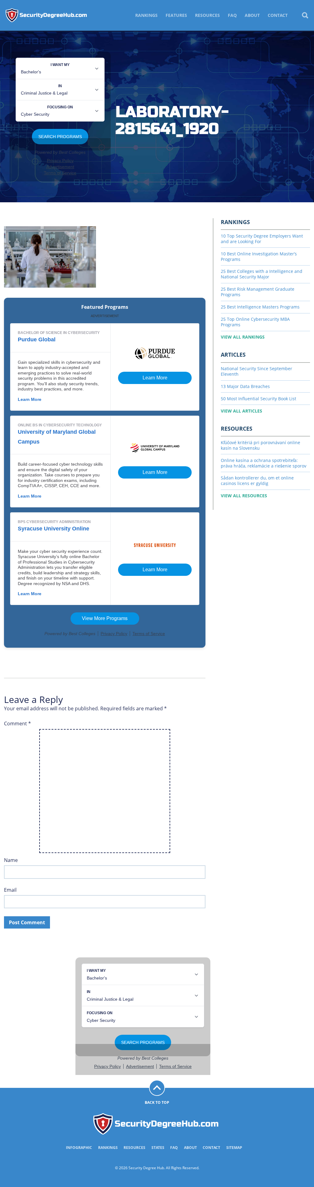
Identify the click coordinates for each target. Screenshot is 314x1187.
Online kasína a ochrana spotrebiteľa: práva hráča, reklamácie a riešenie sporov (263, 463)
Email (10, 890)
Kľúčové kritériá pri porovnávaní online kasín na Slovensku (260, 445)
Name (11, 860)
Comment (17, 723)
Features (176, 15)
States (157, 1147)
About (252, 15)
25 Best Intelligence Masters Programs (260, 307)
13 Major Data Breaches (245, 386)
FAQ (232, 15)
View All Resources (244, 495)
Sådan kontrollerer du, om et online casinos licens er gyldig (257, 480)
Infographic (79, 1147)
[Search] (305, 15)
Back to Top (157, 1102)
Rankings (146, 15)
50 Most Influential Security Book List (258, 398)
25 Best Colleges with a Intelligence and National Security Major (261, 274)
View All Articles (241, 411)
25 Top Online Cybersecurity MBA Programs (255, 322)
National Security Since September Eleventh (256, 371)
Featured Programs (104, 307)
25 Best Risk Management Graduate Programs (257, 291)
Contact (278, 15)
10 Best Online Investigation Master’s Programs (259, 256)
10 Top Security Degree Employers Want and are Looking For (262, 238)
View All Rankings (243, 337)
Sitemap (234, 1147)
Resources (207, 15)
